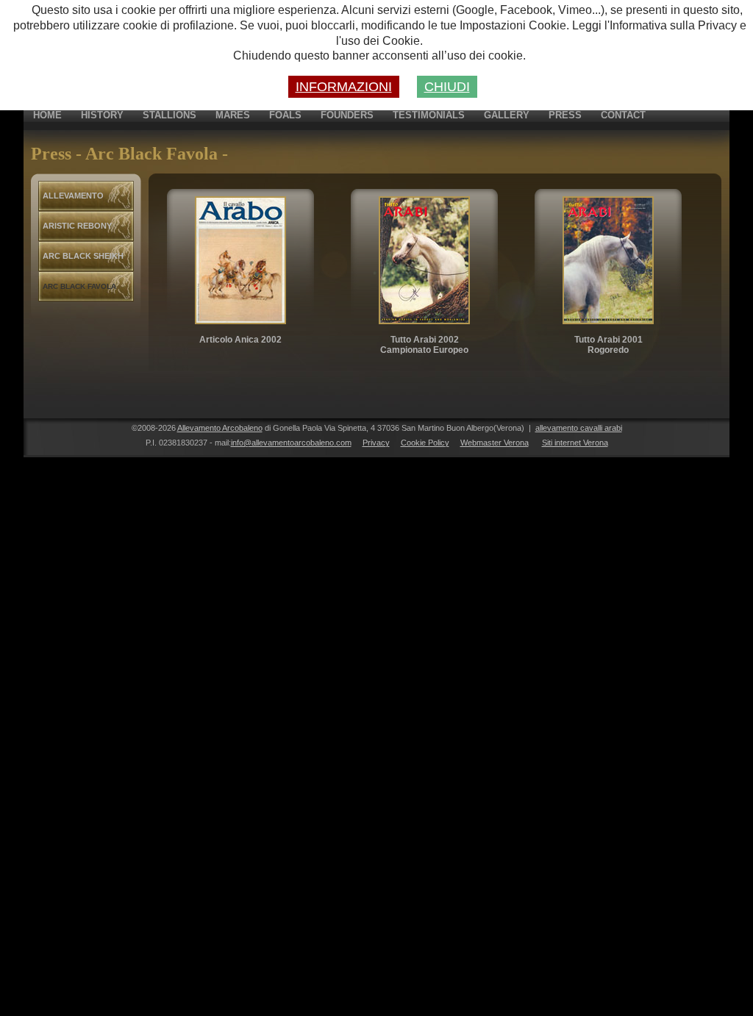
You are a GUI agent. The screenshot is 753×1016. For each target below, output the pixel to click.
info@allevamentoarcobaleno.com (291, 442)
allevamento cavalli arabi (578, 427)
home (47, 115)
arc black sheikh (83, 255)
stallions (169, 115)
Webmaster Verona (494, 442)
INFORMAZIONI (344, 86)
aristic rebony (77, 225)
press (565, 115)
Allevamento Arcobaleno (220, 427)
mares (232, 115)
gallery (506, 115)
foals (285, 115)
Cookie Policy (425, 442)
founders (347, 115)
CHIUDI (447, 86)
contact (623, 115)
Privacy (376, 442)
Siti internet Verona (575, 442)
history (102, 115)
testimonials (429, 115)
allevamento (73, 195)
